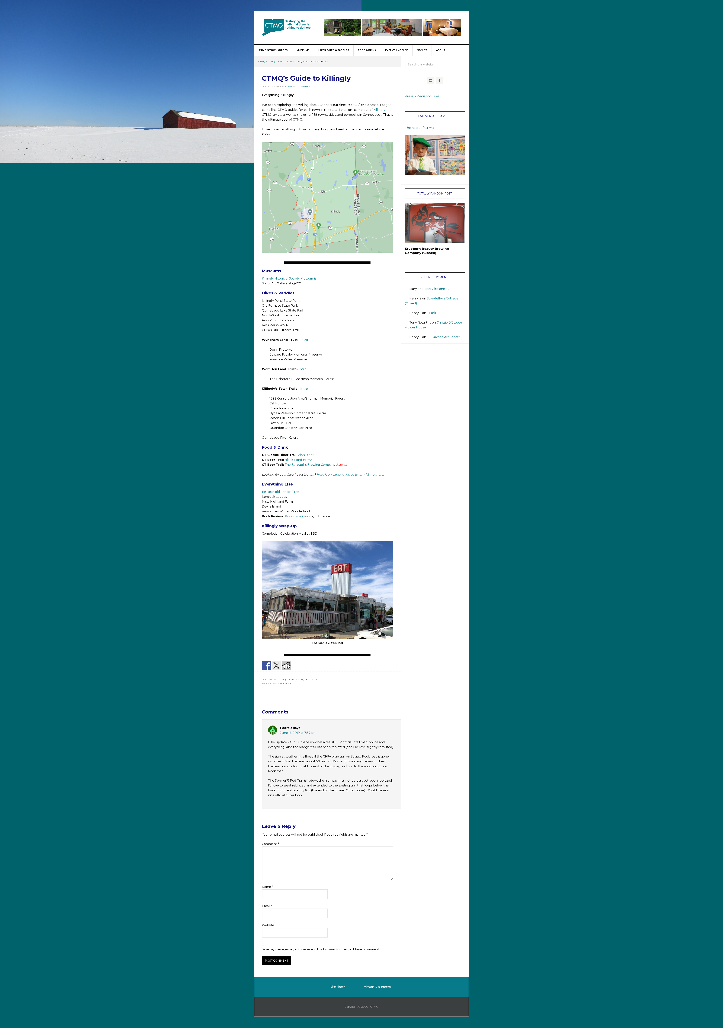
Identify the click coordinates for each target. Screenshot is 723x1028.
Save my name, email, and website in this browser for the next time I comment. (321, 949)
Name (267, 887)
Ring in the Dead (297, 516)
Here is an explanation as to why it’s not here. (350, 474)
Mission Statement (377, 987)
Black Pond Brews (298, 460)
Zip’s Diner (306, 455)
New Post (310, 679)
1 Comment (303, 86)
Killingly (379, 110)
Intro (304, 340)
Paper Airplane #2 (436, 289)
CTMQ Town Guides (280, 61)
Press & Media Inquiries (422, 96)
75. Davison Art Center (443, 337)
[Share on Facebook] (266, 665)
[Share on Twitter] (276, 665)
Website (268, 925)
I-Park (431, 313)
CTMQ (286, 27)
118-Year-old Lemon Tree (280, 492)
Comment (270, 844)
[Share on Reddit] (286, 665)
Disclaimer (337, 987)
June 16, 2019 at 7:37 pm (298, 733)
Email (267, 906)
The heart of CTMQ (419, 128)
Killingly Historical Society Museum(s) (289, 278)
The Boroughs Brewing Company (310, 465)
